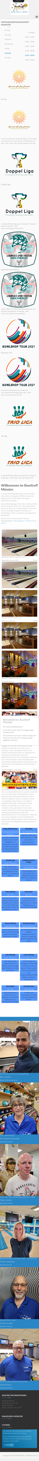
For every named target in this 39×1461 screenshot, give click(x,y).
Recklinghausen (19, 521)
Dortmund (29, 521)
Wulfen (3, 523)
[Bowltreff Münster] (19, 8)
